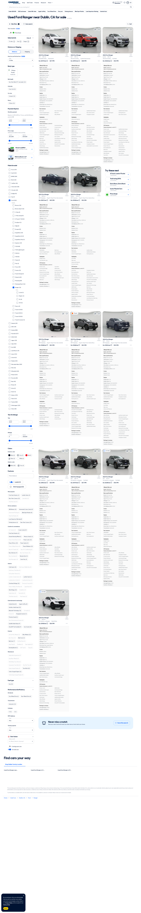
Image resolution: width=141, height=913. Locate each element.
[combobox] (20, 741)
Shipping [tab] (27, 52)
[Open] (32, 741)
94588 (23, 56)
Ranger (36, 798)
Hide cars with (12, 739)
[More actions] (67, 61)
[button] (12, 41)
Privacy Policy (9, 902)
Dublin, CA (22, 798)
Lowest (10, 119)
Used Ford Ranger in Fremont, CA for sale (42, 770)
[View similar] (63, 29)
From (10, 718)
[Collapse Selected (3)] (33, 38)
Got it (5, 908)
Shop (23, 2)
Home (5, 798)
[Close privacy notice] (23, 895)
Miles (10, 58)
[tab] (13, 764)
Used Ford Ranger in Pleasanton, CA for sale (70, 770)
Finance (37, 2)
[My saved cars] (124, 2)
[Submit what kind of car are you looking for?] (131, 7)
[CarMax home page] (14, 2)
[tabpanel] (21, 58)
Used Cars (13, 798)
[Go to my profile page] (129, 2)
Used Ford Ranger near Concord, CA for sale (16, 770)
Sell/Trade (30, 2)
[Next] (67, 40)
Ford (29, 798)
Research (43, 2)
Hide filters (15, 24)
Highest (24, 119)
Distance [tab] (14, 52)
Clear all (29, 38)
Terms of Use (6, 904)
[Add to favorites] (66, 29)
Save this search (122, 723)
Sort (130, 24)
